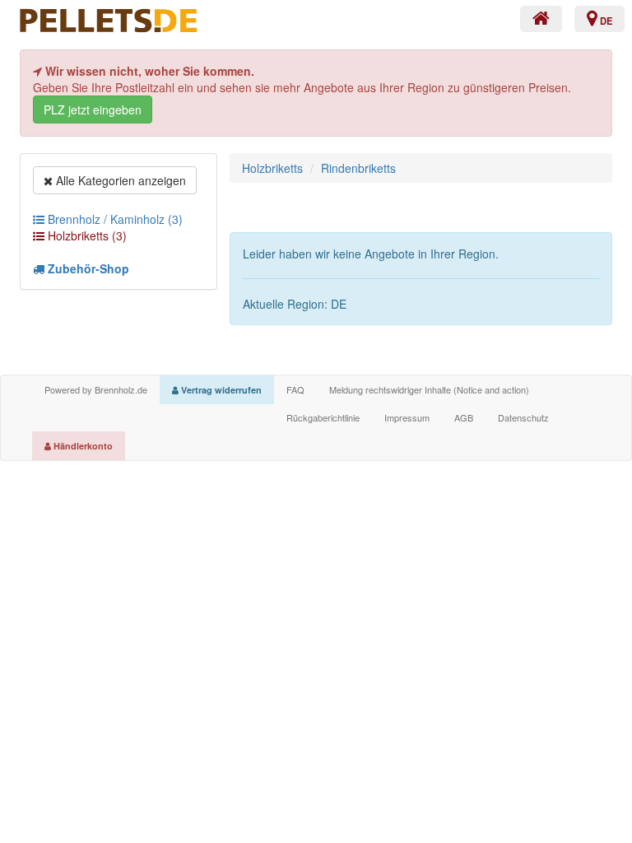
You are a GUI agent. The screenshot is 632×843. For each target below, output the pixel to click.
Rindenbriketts (358, 168)
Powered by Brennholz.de (95, 389)
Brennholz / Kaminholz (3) (113, 219)
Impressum (407, 417)
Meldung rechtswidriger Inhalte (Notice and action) (429, 389)
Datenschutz (523, 417)
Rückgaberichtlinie (323, 417)
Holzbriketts (272, 168)
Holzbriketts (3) (85, 235)
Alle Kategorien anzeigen (119, 180)
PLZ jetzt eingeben (93, 109)
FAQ (295, 389)
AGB (463, 417)
